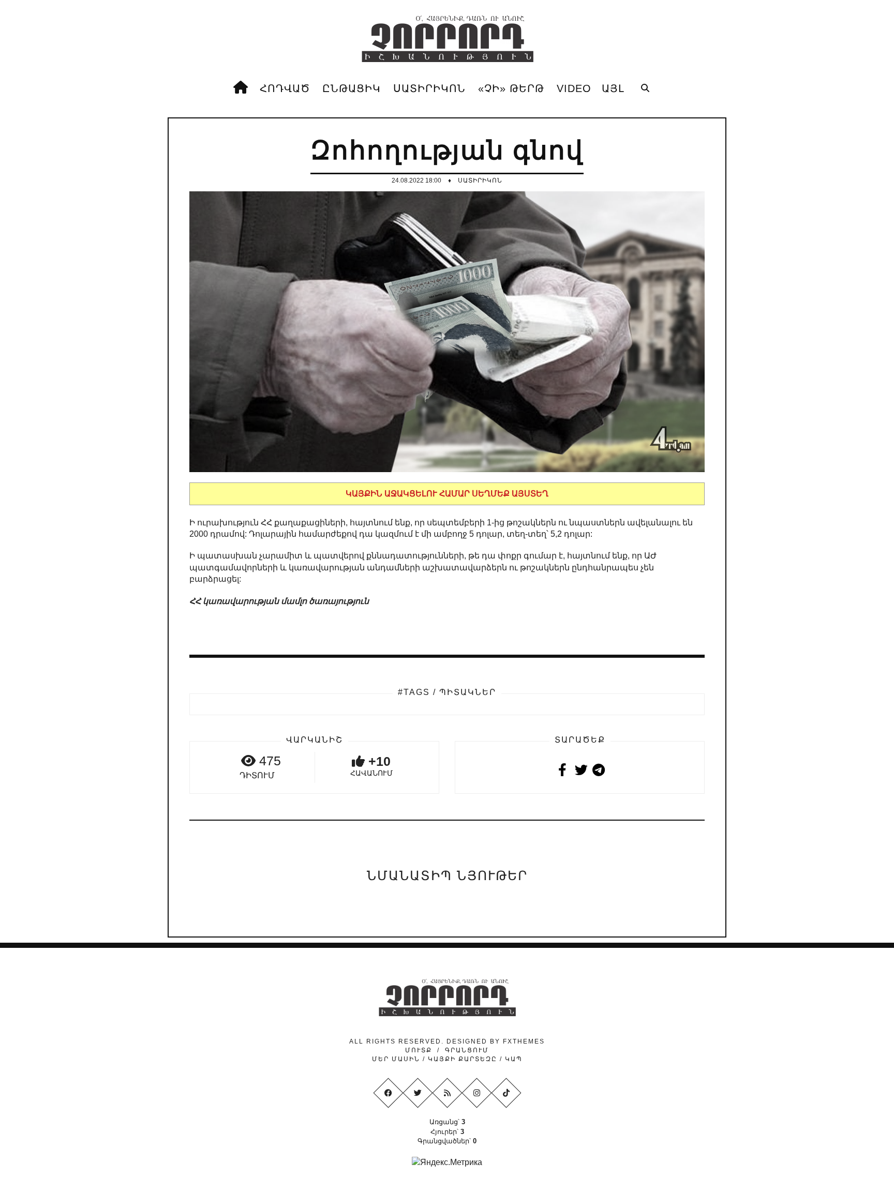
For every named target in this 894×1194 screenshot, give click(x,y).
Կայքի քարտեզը (462, 1059)
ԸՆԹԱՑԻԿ (351, 88)
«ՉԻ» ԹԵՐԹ (511, 88)
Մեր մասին (397, 1059)
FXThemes (524, 1041)
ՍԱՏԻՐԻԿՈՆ (429, 88)
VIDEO (574, 88)
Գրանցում (467, 1050)
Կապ (512, 1059)
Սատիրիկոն (480, 180)
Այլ (613, 88)
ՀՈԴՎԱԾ (285, 88)
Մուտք (418, 1050)
